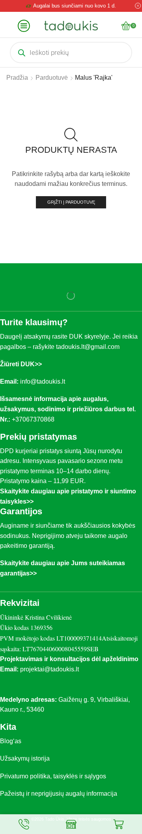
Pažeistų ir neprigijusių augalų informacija (58, 793)
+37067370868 (35, 419)
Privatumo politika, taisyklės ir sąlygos (53, 776)
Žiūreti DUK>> (21, 364)
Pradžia (17, 77)
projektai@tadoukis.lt (49, 669)
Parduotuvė (52, 77)
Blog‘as (10, 741)
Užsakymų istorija (25, 758)
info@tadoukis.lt (42, 381)
